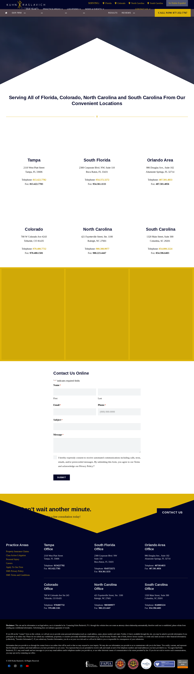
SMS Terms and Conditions (18, 575)
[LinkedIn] (21, 666)
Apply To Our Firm (14, 567)
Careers (9, 563)
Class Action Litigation (16, 555)
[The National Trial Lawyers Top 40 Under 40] (91, 664)
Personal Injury (12, 559)
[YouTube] (27, 666)
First (55, 398)
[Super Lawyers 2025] (182, 664)
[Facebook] (9, 666)
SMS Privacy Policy (14, 571)
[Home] (7, 13)
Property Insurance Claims (17, 551)
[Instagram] (15, 666)
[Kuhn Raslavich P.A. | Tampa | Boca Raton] (25, 4)
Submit (61, 477)
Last (100, 398)
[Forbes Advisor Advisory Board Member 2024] (164, 664)
